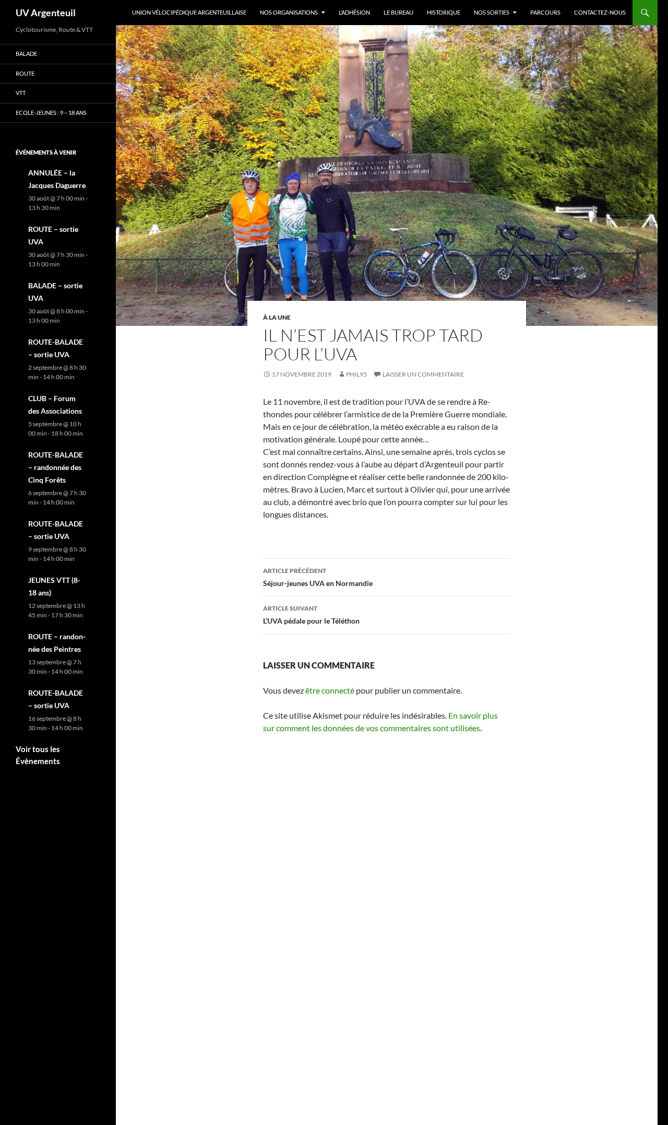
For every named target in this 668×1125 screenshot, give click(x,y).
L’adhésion (354, 12)
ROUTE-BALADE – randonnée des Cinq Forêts (55, 467)
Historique (443, 12)
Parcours (545, 12)
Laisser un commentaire (423, 374)
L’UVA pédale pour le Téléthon (311, 614)
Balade (26, 53)
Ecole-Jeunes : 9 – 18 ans (51, 112)
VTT (21, 92)
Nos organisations (289, 12)
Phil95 (356, 374)
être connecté (329, 690)
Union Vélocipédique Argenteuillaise (189, 12)
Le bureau (398, 12)
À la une (277, 317)
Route (25, 73)
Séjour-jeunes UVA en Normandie (318, 577)
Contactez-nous (600, 12)
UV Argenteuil (46, 12)
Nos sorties (491, 12)
